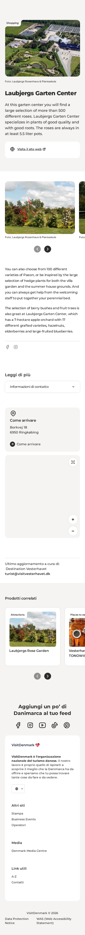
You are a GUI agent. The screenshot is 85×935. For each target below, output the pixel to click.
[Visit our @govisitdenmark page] (54, 725)
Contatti (18, 882)
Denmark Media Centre (29, 851)
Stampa (17, 813)
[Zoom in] (73, 519)
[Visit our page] (30, 725)
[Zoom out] (73, 531)
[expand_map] (73, 462)
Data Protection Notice (17, 921)
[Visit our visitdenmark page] (42, 725)
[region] (42, 496)
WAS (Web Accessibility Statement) (54, 921)
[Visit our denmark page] (18, 725)
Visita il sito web (29, 149)
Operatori (19, 825)
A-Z (14, 876)
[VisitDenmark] (26, 745)
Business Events (24, 819)
